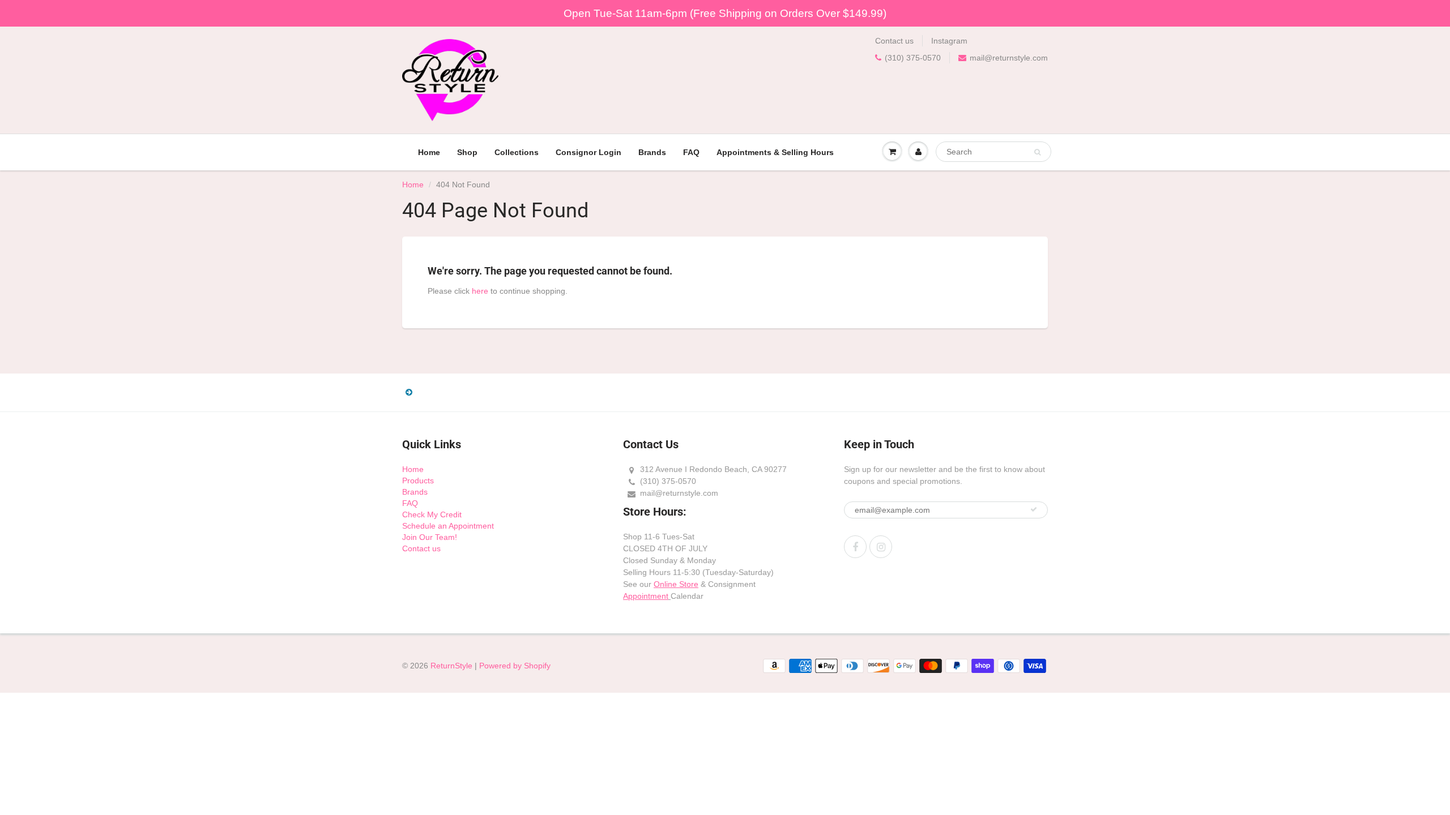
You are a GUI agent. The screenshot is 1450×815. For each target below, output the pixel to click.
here (480, 290)
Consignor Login (588, 152)
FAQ (691, 152)
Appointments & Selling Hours (775, 152)
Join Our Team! (429, 537)
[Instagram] (880, 546)
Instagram (949, 40)
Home (429, 152)
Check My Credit (432, 514)
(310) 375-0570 (913, 57)
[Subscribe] (1034, 509)
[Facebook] (855, 546)
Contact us (894, 40)
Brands (652, 152)
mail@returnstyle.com (1009, 57)
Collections (516, 152)
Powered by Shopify (515, 665)
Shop (467, 152)
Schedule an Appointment (448, 525)
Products (418, 480)
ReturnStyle (451, 665)
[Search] (1037, 152)
